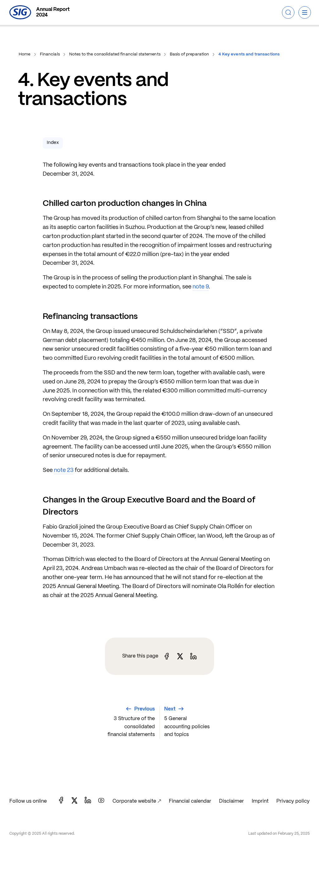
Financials (50, 54)
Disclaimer (231, 801)
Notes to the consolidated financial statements (114, 54)
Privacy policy (293, 801)
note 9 (201, 287)
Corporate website (134, 801)
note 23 (64, 470)
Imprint (260, 801)
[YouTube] (101, 801)
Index (53, 142)
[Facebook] (61, 801)
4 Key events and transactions (249, 54)
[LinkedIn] (87, 801)
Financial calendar (190, 801)
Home (25, 54)
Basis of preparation (189, 54)
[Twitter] (74, 801)
